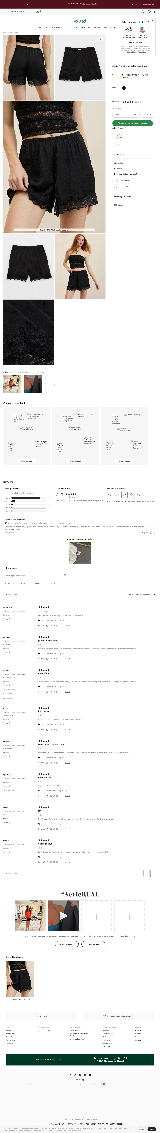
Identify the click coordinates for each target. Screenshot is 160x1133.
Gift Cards (106, 1046)
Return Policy (10, 1033)
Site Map (138, 1040)
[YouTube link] (90, 1075)
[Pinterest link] (85, 1075)
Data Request (79, 1084)
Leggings (106, 1030)
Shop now (101, 4)
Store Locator (75, 1030)
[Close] (152, 20)
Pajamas (97, 27)
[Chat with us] (116, 186)
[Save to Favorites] (101, 39)
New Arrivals (107, 1043)
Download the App (77, 1039)
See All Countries (135, 42)
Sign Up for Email (44, 1030)
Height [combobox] (22, 583)
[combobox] (144, 594)
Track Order (10, 1030)
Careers (137, 1037)
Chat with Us (44, 1016)
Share (120, 205)
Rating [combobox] (7, 583)
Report (67, 625)
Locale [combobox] (52, 583)
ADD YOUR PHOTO (66, 944)
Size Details (116, 108)
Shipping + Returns (122, 196)
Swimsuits (107, 27)
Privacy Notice (27, 1130)
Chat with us (125, 186)
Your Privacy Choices (74, 1130)
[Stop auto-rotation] (136, 4)
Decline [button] (142, 1129)
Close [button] (152, 1129)
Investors (138, 1033)
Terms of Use (142, 52)
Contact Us (10, 1037)
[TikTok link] (75, 1075)
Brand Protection (128, 1084)
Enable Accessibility (149, 4)
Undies (75, 27)
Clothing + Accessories (54, 27)
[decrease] (144, 114)
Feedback (9, 1043)
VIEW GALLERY (93, 944)
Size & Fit (118, 163)
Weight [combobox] (37, 583)
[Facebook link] (80, 1075)
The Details (119, 154)
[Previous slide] (27, 4)
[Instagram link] (70, 1075)
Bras (67, 27)
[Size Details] (116, 180)
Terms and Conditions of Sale (61, 1084)
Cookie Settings (57, 1130)
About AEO (139, 1030)
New (40, 27)
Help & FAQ (10, 1040)
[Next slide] (132, 4)
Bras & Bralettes (108, 1033)
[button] (128, 32)
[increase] (151, 114)
